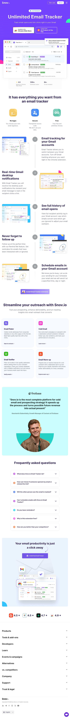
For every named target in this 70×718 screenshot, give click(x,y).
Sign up (60, 2)
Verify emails (7, 374)
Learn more (42, 343)
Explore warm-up (43, 374)
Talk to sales (52, 2)
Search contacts (8, 343)
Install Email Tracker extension (37, 292)
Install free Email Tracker (36, 555)
